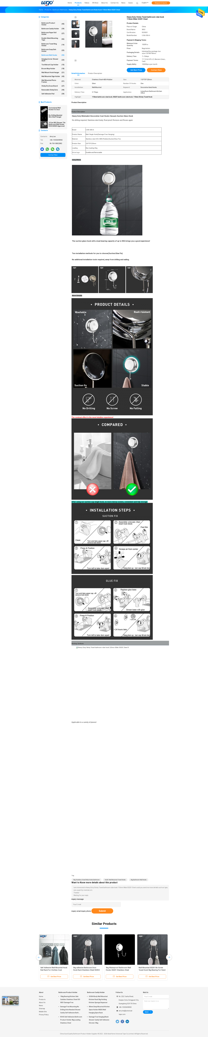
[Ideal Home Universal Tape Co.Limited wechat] (52, 149)
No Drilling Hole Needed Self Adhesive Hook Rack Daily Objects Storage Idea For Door (53, 970)
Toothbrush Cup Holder (52, 65)
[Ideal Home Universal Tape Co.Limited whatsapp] (47, 149)
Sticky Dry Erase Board (52, 86)
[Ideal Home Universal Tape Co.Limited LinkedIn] (127, 1021)
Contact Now (53, 155)
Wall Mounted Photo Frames (52, 81)
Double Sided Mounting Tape (52, 39)
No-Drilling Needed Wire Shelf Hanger (55, 116)
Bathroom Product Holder (52, 24)
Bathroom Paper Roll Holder (52, 33)
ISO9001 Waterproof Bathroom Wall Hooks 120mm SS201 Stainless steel (85, 970)
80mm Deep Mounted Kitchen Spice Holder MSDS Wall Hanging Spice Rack (99, 1010)
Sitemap (42, 1008)
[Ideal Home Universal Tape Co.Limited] (47, 3)
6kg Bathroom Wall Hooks (138, 880)
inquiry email (76, 911)
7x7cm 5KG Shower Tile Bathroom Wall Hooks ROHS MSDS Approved (57, 124)
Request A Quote (161, 3)
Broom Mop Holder (52, 68)
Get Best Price (136, 70)
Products (42, 999)
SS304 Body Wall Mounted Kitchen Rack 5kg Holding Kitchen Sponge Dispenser (98, 999)
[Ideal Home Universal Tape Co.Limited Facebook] (122, 1021)
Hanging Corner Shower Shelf (52, 60)
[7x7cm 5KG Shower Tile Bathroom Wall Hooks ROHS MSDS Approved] (44, 124)
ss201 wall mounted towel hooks (115, 880)
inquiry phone (86, 911)
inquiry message (78, 899)
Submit (102, 911)
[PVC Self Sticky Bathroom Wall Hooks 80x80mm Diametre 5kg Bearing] (120, 949)
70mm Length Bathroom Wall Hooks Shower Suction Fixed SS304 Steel (150, 970)
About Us (42, 1002)
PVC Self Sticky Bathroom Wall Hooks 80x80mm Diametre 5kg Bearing (118, 970)
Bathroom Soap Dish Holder (52, 50)
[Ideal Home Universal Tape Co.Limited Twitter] (117, 1021)
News (41, 1005)
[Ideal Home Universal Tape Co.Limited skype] (57, 149)
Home (41, 996)
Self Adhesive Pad (52, 94)
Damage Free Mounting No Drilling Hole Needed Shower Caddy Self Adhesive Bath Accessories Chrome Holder (70, 1010)
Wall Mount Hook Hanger (52, 72)
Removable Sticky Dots (52, 90)
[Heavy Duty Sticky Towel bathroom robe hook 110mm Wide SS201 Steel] (99, 34)
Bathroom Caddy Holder (52, 29)
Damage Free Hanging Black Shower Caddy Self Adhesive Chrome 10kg (99, 1020)
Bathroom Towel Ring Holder (52, 44)
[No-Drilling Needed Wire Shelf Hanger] (44, 117)
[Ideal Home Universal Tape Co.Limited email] (42, 149)
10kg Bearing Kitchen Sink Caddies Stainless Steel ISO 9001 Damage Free (70, 999)
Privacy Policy (44, 1015)
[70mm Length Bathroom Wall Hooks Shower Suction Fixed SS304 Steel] (152, 949)
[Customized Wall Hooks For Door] (44, 110)
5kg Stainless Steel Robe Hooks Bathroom (86, 880)
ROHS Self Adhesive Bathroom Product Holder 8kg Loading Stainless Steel (71, 1020)
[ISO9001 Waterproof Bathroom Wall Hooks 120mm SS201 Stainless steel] (87, 949)
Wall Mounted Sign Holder (52, 76)
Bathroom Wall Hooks (52, 55)
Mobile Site (43, 1011)
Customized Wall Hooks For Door (55, 108)
